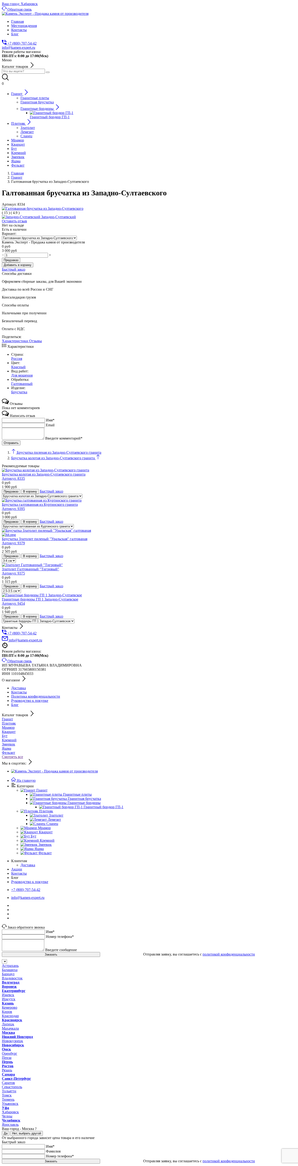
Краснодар (10, 1016)
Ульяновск (10, 1104)
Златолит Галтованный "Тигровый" (30, 571)
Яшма (6, 748)
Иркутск (8, 999)
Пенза (6, 1058)
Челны (7, 1116)
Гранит (7, 719)
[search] (48, 72)
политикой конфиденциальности (229, 954)
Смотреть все (12, 757)
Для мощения (22, 375)
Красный (18, 367)
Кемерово (9, 1007)
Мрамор (8, 727)
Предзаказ (11, 260)
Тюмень (8, 1099)
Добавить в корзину (17, 265)
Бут (4, 736)
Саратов (8, 1083)
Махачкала (10, 1028)
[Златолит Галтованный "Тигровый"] (32, 565)
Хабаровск (10, 1112)
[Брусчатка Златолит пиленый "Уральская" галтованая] (149, 533)
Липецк (8, 1024)
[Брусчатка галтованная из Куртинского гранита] (41, 500)
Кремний (9, 740)
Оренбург (9, 1053)
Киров (7, 1012)
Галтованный (22, 384)
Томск (7, 1095)
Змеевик (8, 744)
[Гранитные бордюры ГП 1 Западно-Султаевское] (42, 595)
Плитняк (9, 723)
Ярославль (10, 1125)
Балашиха (9, 970)
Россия (16, 359)
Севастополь (12, 1087)
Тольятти (9, 1091)
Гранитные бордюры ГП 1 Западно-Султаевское (40, 601)
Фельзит (8, 753)
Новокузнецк (12, 1041)
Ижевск (8, 995)
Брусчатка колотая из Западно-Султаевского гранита (43, 476)
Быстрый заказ (13, 269)
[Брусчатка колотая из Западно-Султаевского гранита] (45, 470)
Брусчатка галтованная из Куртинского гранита (40, 507)
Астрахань (10, 966)
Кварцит (9, 732)
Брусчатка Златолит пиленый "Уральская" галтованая (44, 541)
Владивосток (12, 978)
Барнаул (8, 974)
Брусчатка (19, 392)
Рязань (7, 1070)
